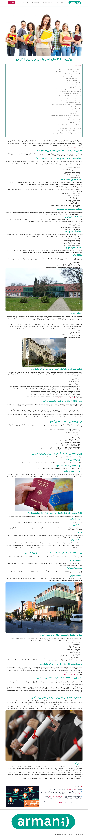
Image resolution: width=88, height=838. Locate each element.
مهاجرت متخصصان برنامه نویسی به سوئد (67, 398)
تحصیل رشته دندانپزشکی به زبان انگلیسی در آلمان (67, 131)
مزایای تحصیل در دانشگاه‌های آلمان (72, 93)
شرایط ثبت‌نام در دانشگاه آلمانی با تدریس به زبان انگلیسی (67, 89)
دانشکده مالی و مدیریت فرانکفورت (70, 76)
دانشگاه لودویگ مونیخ (72, 82)
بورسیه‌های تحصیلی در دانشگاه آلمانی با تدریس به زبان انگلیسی (65, 115)
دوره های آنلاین (60, 2)
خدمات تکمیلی (25, 2)
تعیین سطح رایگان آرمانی (71, 789)
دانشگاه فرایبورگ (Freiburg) (71, 74)
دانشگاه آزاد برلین (74, 87)
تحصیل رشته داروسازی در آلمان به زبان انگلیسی (68, 128)
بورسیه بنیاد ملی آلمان (73, 120)
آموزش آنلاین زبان (72, 147)
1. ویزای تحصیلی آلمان (72, 98)
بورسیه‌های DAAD (73, 117)
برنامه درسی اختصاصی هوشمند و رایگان (73, 793)
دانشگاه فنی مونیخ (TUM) (72, 80)
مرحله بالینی (75, 109)
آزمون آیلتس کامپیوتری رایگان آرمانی (54, 802)
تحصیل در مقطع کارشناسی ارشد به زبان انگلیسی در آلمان (66, 133)
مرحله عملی (75, 111)
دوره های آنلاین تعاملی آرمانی (55, 796)
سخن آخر (76, 135)
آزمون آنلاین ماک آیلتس (47, 2)
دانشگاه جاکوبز (74, 85)
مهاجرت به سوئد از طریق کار (70, 675)
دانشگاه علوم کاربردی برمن (72, 78)
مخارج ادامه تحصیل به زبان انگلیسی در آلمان (69, 91)
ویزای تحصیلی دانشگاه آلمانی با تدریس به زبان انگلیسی (67, 96)
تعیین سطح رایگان (35, 2)
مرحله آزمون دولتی (73, 113)
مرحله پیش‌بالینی (74, 107)
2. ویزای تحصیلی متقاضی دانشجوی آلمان (68, 100)
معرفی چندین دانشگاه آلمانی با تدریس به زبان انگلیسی (67, 69)
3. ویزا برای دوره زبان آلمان (72, 102)
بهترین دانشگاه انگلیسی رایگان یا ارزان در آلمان (69, 124)
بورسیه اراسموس (74, 122)
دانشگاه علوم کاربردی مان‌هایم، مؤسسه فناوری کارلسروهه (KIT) (64, 72)
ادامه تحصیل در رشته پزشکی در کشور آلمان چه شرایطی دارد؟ (66, 104)
